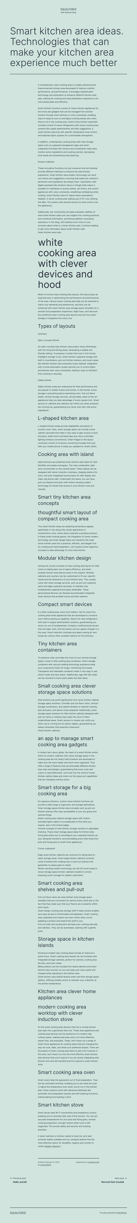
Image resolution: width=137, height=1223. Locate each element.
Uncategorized (93, 1162)
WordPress (121, 1213)
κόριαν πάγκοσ (52, 1146)
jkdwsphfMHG (45, 1165)
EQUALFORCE (68, 9)
